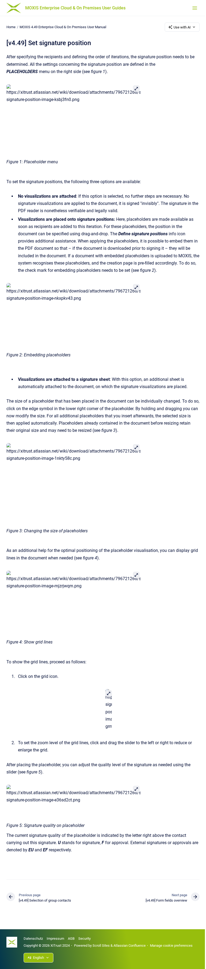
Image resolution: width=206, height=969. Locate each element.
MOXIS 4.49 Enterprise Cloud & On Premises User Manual (63, 27)
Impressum (55, 939)
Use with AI (182, 27)
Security (84, 939)
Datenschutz (33, 939)
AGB (71, 939)
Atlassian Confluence (129, 945)
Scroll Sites (101, 945)
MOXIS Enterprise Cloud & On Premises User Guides (75, 7)
